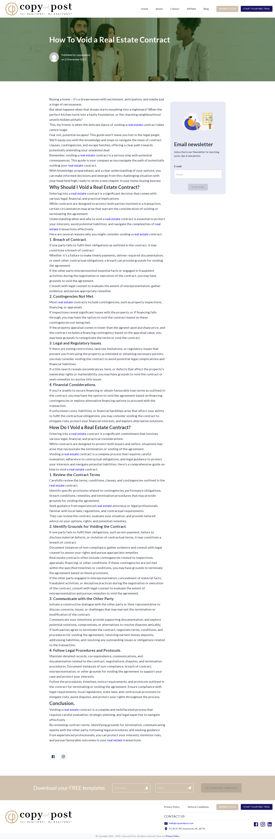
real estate (135, 124)
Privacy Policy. (172, 836)
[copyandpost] (38, 15)
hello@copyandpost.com (181, 823)
